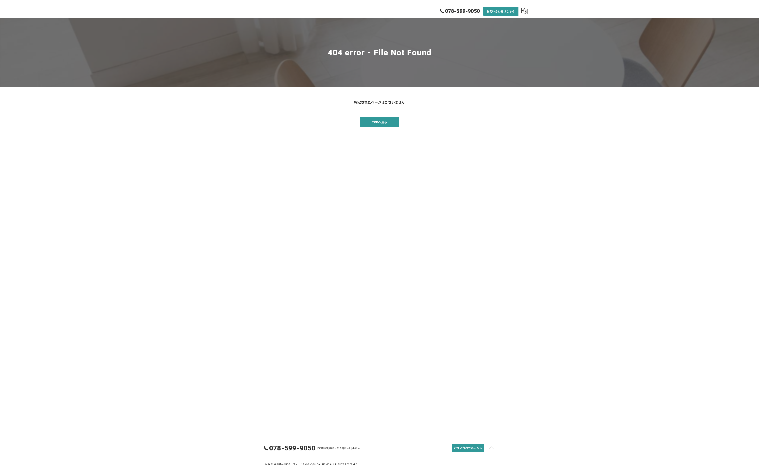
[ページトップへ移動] (491, 448)
